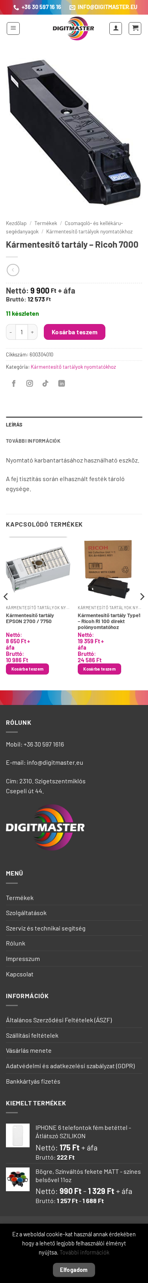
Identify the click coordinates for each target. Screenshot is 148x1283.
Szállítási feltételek (32, 1035)
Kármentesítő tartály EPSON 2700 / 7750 (30, 618)
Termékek (45, 223)
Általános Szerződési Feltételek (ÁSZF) (59, 1019)
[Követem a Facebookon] (13, 383)
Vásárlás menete (29, 1050)
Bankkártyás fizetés (33, 1081)
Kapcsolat (20, 974)
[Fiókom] (115, 28)
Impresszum (23, 958)
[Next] (141, 612)
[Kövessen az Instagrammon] (29, 383)
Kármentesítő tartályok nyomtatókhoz (89, 231)
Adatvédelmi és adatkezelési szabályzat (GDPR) (70, 1065)
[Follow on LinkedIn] (61, 383)
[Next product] (13, 270)
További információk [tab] (33, 441)
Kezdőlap (16, 223)
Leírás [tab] (14, 424)
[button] (13, 28)
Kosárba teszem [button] (27, 668)
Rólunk (15, 943)
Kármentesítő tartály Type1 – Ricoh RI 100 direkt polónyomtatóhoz (109, 621)
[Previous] (6, 612)
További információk (84, 1252)
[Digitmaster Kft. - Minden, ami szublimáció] (73, 28)
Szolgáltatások (26, 912)
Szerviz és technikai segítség (46, 928)
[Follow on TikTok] (45, 383)
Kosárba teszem (75, 331)
